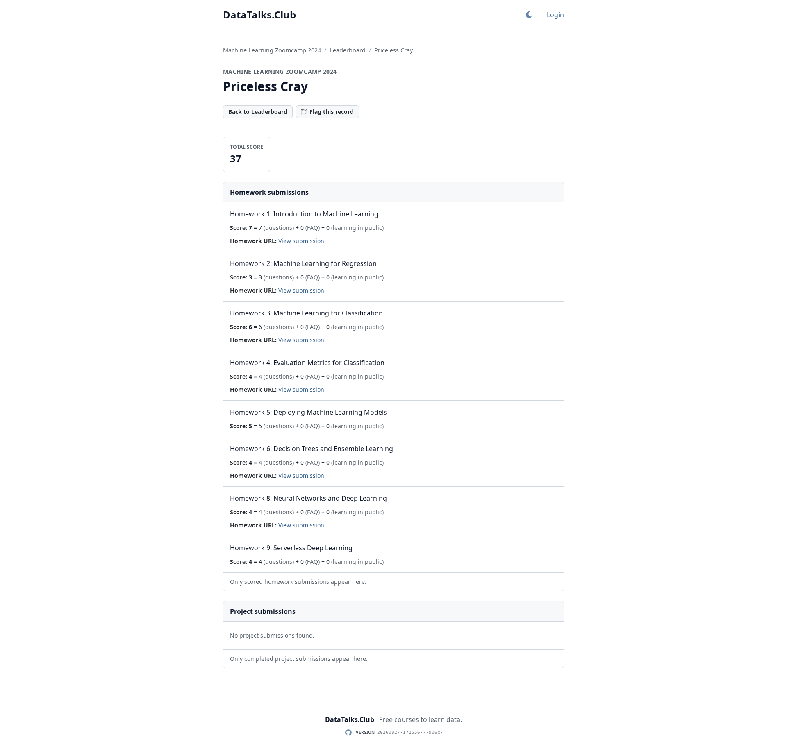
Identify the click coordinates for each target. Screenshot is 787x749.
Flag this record (331, 112)
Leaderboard (348, 50)
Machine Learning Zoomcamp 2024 (272, 50)
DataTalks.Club (259, 14)
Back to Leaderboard (257, 112)
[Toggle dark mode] (528, 14)
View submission (301, 241)
